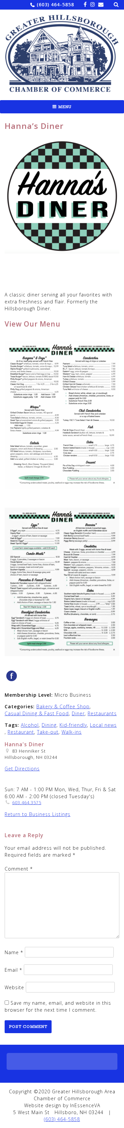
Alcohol (30, 725)
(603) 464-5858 (55, 4)
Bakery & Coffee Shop (63, 706)
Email (13, 970)
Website (14, 987)
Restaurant (21, 732)
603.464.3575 (26, 802)
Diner (78, 713)
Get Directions (22, 768)
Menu (64, 106)
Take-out (48, 732)
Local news (103, 725)
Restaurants (102, 713)
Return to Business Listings (37, 814)
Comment (19, 869)
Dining (49, 725)
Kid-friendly (73, 725)
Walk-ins (72, 732)
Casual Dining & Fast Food (37, 713)
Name (14, 952)
